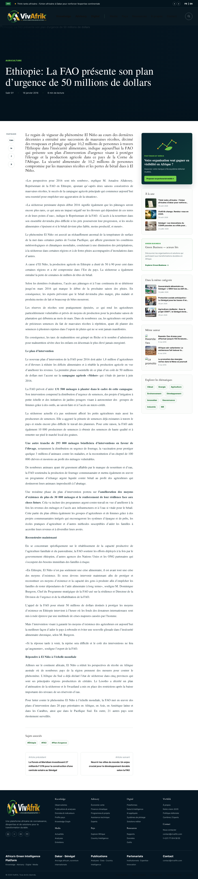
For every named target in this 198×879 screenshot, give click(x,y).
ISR (162, 407)
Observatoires (61, 805)
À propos (157, 16)
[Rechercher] (188, 16)
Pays (125, 16)
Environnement (154, 393)
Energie (162, 387)
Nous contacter (169, 830)
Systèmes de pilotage (136, 817)
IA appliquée (132, 813)
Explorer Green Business (157, 265)
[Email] (27, 834)
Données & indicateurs (64, 813)
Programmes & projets (100, 813)
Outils (129, 842)
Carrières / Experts (171, 817)
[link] (8, 834)
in (11, 148)
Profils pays (60, 817)
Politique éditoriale (171, 813)
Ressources (139, 16)
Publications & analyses (65, 809)
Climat (150, 387)
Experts (94, 821)
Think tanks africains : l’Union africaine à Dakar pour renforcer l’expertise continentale (58, 3)
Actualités (59, 834)
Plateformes (132, 805)
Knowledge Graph (62, 821)
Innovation (152, 400)
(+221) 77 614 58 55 (171, 838)
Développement (174, 393)
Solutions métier (134, 821)
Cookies (189, 875)
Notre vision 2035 (170, 809)
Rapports (131, 834)
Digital (95, 16)
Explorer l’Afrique (98, 834)
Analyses (59, 838)
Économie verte (97, 805)
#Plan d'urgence (59, 743)
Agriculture (14, 60)
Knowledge (63, 16)
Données (131, 838)
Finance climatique (99, 809)
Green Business (122, 875)
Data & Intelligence (135, 809)
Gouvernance (168, 400)
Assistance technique (100, 817)
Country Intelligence (99, 838)
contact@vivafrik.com (172, 834)
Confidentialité (156, 875)
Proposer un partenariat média (160, 179)
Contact (172, 16)
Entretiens (59, 842)
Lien (11, 140)
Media (114, 16)
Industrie (151, 407)
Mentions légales (139, 875)
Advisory (81, 16)
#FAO (43, 743)
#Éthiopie (31, 743)
